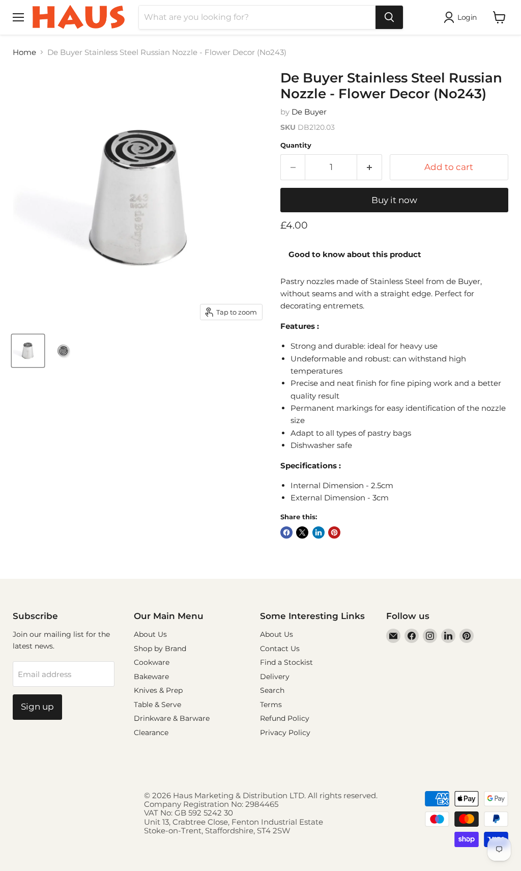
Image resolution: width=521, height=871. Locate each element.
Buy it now (394, 200)
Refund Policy (284, 718)
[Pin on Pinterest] (334, 532)
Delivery (275, 676)
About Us (150, 634)
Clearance (151, 732)
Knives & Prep (158, 690)
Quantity (295, 145)
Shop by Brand (160, 648)
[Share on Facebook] (286, 532)
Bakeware (151, 676)
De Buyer (309, 112)
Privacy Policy (285, 732)
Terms (271, 704)
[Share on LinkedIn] (318, 532)
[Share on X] (302, 532)
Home (24, 52)
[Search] (389, 17)
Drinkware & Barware (172, 718)
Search (272, 690)
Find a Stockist (286, 662)
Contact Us (280, 648)
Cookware (151, 662)
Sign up (37, 706)
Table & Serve (157, 704)
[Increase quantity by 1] (369, 167)
